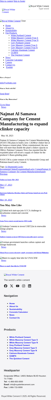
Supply (43, 171)
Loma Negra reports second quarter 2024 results (16, 221)
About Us (13, 306)
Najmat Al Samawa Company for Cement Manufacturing (25, 170)
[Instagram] (23, 286)
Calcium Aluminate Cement (21, 353)
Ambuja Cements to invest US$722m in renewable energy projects (21, 237)
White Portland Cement (20, 337)
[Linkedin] (29, 286)
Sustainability (15, 309)
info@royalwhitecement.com (22, 384)
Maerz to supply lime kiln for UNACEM (13, 266)
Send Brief (4, 94)
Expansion (21, 169)
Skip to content (6, 1)
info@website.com (8, 83)
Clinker (13, 169)
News (3, 107)
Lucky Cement (35, 169)
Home (12, 303)
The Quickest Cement (19, 358)
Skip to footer (19, 1)
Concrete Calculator (18, 312)
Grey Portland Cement (19, 345)
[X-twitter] (11, 286)
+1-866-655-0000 (15, 381)
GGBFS (12, 356)
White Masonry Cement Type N (23, 342)
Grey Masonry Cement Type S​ (23, 348)
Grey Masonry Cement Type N (23, 350)
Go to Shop (5, 105)
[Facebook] (5, 286)
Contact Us (14, 318)
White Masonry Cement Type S (23, 340)
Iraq (27, 169)
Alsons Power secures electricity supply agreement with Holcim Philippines (24, 252)
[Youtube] (17, 286)
